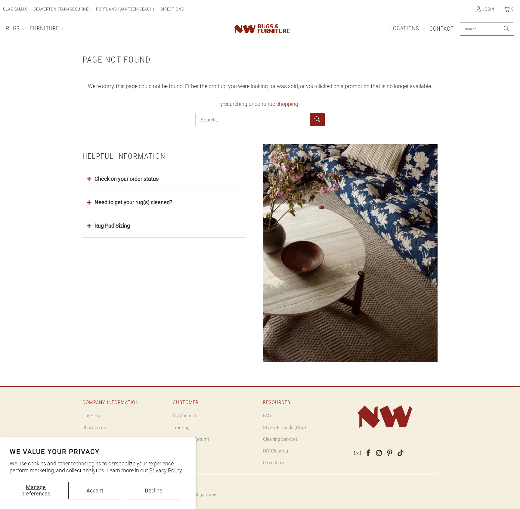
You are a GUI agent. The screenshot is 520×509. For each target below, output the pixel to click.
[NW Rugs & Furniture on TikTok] (400, 453)
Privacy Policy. (166, 470)
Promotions (274, 462)
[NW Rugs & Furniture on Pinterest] (390, 453)
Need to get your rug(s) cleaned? (133, 202)
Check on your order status (126, 179)
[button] (16, 29)
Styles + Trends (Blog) (284, 427)
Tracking (181, 427)
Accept (94, 490)
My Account (184, 416)
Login (488, 9)
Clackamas (15, 9)
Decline (153, 490)
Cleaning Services (280, 439)
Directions (172, 9)
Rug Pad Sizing (112, 225)
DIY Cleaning (275, 451)
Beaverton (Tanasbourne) (61, 9)
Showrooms (94, 427)
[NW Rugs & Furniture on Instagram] (379, 453)
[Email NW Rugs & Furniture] (357, 453)
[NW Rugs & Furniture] (261, 29)
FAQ (267, 416)
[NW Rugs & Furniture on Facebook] (368, 453)
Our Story (91, 416)
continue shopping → (280, 104)
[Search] (506, 29)
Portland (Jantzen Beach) (125, 9)
